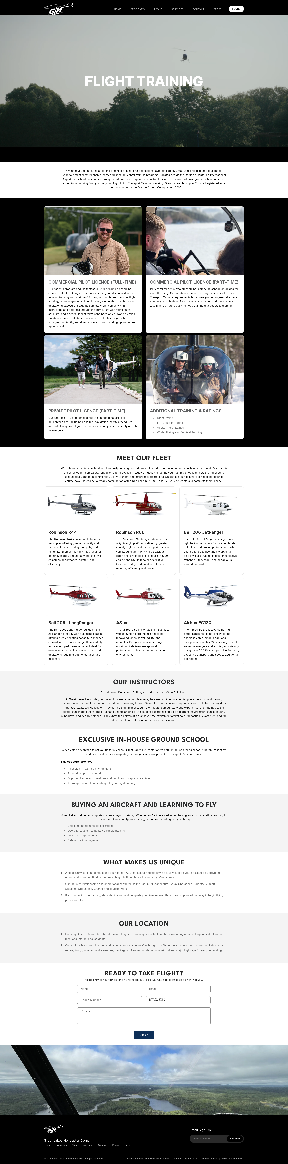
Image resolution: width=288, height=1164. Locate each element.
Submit (144, 1034)
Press (115, 1145)
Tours (127, 1145)
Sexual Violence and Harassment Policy (148, 1158)
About (75, 1145)
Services (88, 1145)
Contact (102, 1145)
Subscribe (235, 1138)
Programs (61, 1145)
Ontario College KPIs (185, 1158)
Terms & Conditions (232, 1158)
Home (47, 1145)
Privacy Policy (209, 1158)
